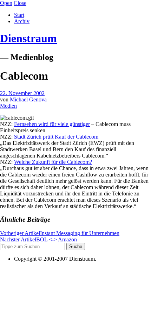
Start (19, 15)
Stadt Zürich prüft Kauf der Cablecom (56, 137)
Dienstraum (28, 38)
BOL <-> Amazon (38, 239)
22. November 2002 (22, 93)
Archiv (21, 21)
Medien (8, 106)
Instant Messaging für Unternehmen (59, 233)
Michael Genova (28, 99)
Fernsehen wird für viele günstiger (52, 124)
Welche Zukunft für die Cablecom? (53, 162)
